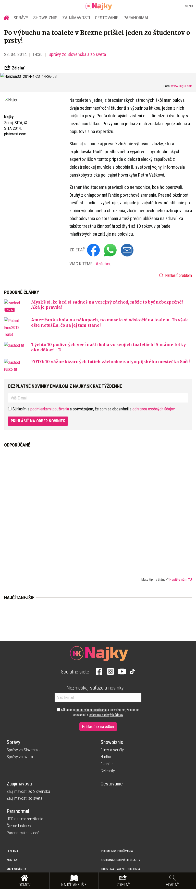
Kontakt (13, 860)
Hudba (106, 756)
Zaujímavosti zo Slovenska (28, 791)
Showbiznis (45, 17)
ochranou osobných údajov (153, 409)
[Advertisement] (98, 508)
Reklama (12, 851)
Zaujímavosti (76, 17)
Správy (21, 17)
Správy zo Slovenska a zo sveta (77, 54)
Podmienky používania (117, 851)
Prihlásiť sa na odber (98, 726)
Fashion (107, 764)
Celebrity (108, 770)
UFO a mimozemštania (25, 818)
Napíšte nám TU (180, 579)
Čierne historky (19, 825)
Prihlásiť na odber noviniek (38, 421)
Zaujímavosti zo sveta (24, 798)
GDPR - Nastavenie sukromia (120, 869)
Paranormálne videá (23, 832)
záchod (105, 263)
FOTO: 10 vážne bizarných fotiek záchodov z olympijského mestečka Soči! (110, 361)
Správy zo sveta (20, 756)
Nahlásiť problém (178, 275)
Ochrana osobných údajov (120, 860)
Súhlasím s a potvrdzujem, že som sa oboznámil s (99, 712)
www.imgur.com (181, 86)
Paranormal (136, 17)
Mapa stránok (16, 869)
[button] (179, 6)
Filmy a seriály (112, 750)
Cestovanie (106, 17)
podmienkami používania (49, 409)
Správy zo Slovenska (24, 750)
